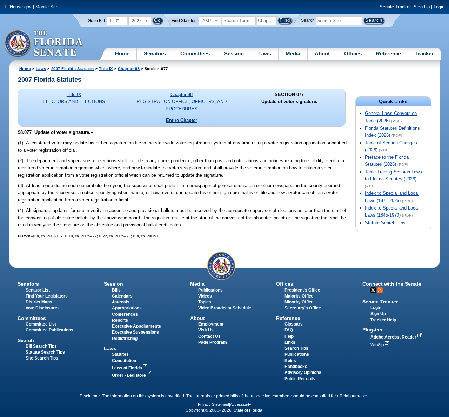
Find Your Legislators (47, 296)
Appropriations (127, 308)
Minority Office (299, 302)
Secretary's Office (302, 308)
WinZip (377, 345)
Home (122, 53)
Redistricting (125, 338)
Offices (353, 53)
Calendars (122, 296)
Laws (264, 53)
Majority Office (299, 296)
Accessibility (240, 404)
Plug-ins (372, 330)
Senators (155, 53)
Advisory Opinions (302, 372)
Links (289, 342)
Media (293, 53)
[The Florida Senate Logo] (44, 43)
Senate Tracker (380, 302)
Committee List (41, 324)
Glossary (293, 324)
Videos (205, 296)
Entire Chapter (181, 120)
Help (289, 336)
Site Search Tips (42, 358)
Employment (210, 324)
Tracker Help (383, 320)
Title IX (106, 69)
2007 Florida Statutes (72, 69)
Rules (290, 360)
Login (439, 6)
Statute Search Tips (385, 222)
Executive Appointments (136, 326)
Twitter (373, 290)
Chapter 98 (129, 69)
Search (308, 20)
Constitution (124, 360)
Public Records (299, 379)
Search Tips (296, 348)
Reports (120, 320)
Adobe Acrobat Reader (393, 337)
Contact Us (209, 336)
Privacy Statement (213, 404)
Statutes (120, 354)
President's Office (302, 290)
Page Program (212, 342)
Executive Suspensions (135, 332)
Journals (120, 302)
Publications (210, 290)
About (322, 53)
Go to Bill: (97, 21)
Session (234, 53)
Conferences (125, 314)
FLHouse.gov (18, 6)
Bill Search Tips (41, 346)
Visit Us (206, 330)
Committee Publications (49, 330)
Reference (388, 53)
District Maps (39, 302)
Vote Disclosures (43, 308)
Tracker (424, 53)
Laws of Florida (127, 368)
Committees (195, 53)
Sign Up (422, 6)
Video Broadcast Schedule (224, 308)
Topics (204, 302)
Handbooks (295, 366)
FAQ (288, 330)
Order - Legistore (129, 375)
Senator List (38, 290)
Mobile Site (46, 6)
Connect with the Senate (391, 284)
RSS (380, 290)
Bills (116, 290)
